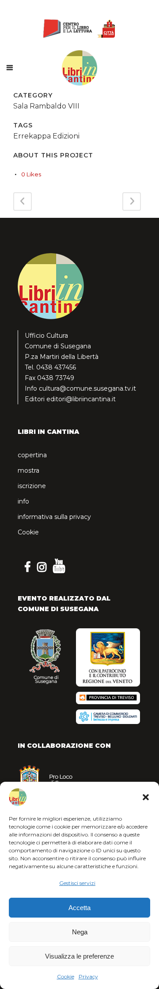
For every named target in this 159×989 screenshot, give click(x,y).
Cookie (65, 976)
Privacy (88, 976)
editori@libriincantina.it (81, 399)
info (23, 501)
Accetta (79, 907)
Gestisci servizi (77, 883)
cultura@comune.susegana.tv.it (87, 388)
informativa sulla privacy (54, 517)
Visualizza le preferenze (79, 956)
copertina (32, 455)
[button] (145, 797)
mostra (28, 470)
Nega (79, 932)
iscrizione (32, 486)
